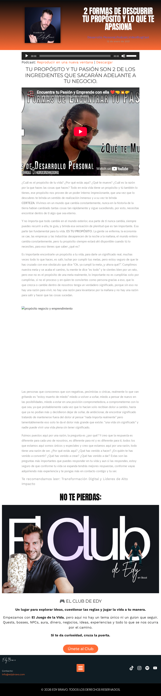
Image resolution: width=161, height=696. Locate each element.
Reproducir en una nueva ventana (65, 62)
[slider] (131, 55)
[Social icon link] (131, 668)
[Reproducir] (27, 56)
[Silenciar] (123, 56)
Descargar (104, 62)
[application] (80, 56)
